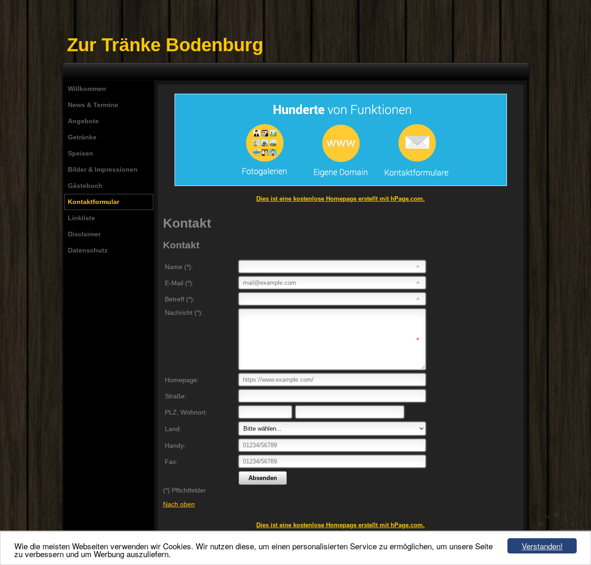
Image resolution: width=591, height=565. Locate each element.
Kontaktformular (93, 201)
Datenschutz (88, 250)
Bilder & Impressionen (103, 169)
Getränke (82, 137)
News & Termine (93, 104)
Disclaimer (84, 234)
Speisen (80, 153)
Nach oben (179, 504)
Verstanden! (542, 546)
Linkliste (81, 218)
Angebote (83, 121)
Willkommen (87, 88)
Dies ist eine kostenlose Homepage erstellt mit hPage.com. (340, 198)
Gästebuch (85, 185)
